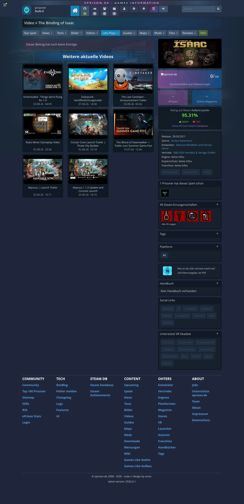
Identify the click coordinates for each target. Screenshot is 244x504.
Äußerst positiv (200, 110)
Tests (61, 33)
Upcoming (131, 385)
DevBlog (62, 385)
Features (62, 410)
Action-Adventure (181, 141)
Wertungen (132, 447)
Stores (162, 416)
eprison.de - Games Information (122, 2)
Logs (59, 404)
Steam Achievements (100, 393)
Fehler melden (66, 391)
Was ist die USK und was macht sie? (196, 268)
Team (196, 401)
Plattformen (167, 404)
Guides (129, 33)
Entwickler (165, 385)
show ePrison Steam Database (190, 126)
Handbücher (167, 447)
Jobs (195, 385)
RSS (24, 410)
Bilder (76, 33)
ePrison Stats (31, 416)
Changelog (63, 397)
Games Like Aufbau (138, 466)
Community (30, 385)
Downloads (132, 441)
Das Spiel (30, 33)
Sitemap (28, 397)
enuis (148, 476)
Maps (145, 33)
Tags (161, 454)
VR (160, 422)
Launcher (164, 429)
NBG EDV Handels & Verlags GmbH (194, 152)
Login (26, 422)
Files (173, 33)
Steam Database (101, 385)
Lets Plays (110, 33)
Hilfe (25, 404)
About (196, 408)
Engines (163, 397)
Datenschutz (201, 420)
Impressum (200, 414)
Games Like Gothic (137, 460)
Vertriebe (164, 391)
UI (57, 416)
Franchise (165, 441)
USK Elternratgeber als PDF (192, 272)
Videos (92, 33)
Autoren (164, 435)
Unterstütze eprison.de (200, 393)
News (47, 33)
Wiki (203, 33)
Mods (159, 33)
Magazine (165, 410)
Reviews (189, 33)
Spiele (128, 391)
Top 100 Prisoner (34, 391)
